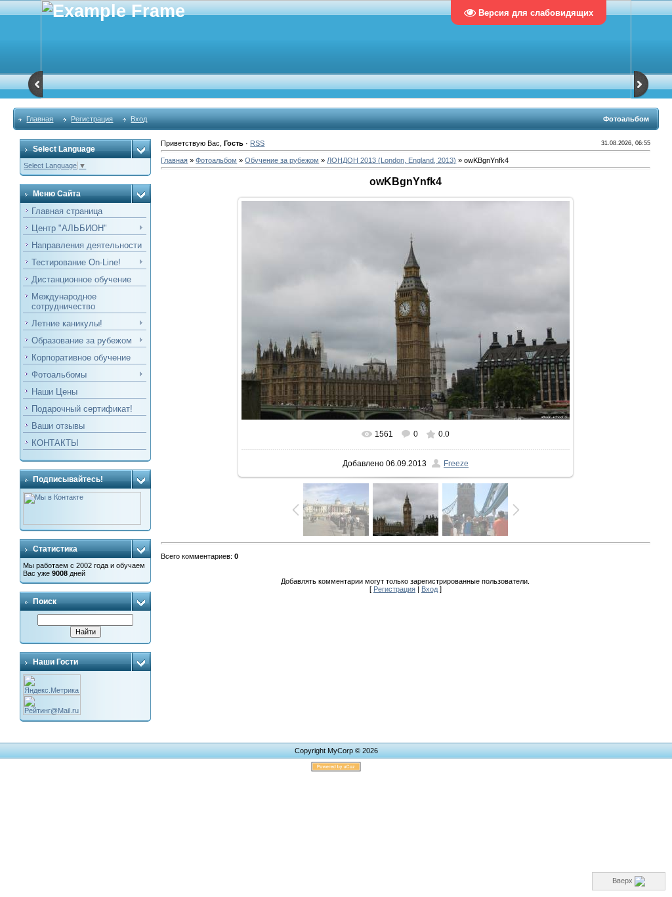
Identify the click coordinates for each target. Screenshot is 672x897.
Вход (139, 119)
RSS (257, 143)
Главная (39, 119)
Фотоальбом (216, 160)
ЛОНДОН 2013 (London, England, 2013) (391, 160)
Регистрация (92, 119)
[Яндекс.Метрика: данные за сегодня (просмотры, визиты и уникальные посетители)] (52, 684)
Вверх (623, 881)
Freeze (456, 463)
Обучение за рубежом (282, 160)
